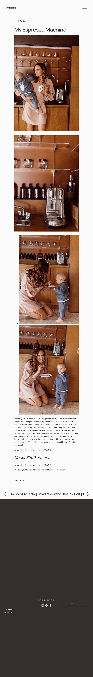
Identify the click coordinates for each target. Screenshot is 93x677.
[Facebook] (50, 605)
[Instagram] (42, 605)
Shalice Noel (11, 7)
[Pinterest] (46, 605)
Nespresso (19, 480)
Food (16, 21)
